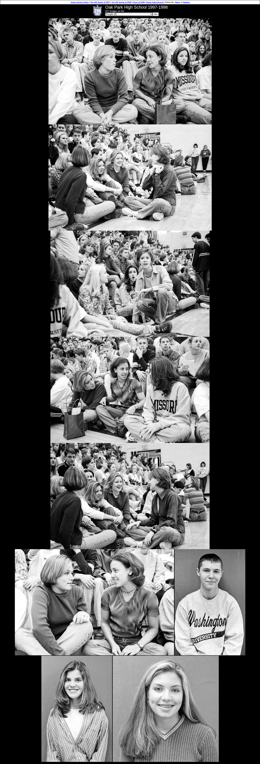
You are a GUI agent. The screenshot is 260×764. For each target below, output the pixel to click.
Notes (177, 2)
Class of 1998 (139, 2)
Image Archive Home (80, 2)
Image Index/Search (155, 2)
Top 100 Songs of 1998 (121, 2)
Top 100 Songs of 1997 (100, 2)
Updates (186, 2)
